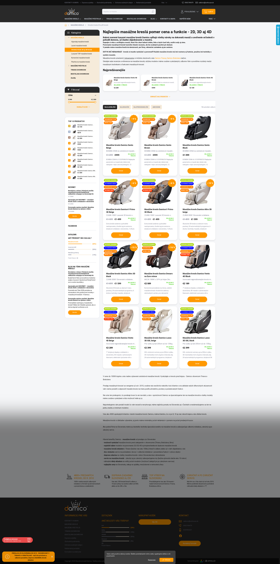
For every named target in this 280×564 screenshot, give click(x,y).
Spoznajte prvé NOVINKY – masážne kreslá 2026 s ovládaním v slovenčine (81, 200)
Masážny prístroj (73, 252)
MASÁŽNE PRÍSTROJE (78, 66)
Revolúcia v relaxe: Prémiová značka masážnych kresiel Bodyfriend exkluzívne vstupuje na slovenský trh (81, 192)
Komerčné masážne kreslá (80, 58)
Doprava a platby (87, 3)
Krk (103, 525)
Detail (121, 171)
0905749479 (187, 525)
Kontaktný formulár (189, 543)
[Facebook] (180, 535)
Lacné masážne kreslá (79, 46)
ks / (154, 522)
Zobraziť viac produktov (159, 96)
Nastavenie (152, 560)
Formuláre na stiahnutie (73, 552)
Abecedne (156, 107)
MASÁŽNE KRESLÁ (77, 38)
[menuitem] (73, 19)
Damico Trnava (160, 58)
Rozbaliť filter (82, 107)
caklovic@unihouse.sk (190, 521)
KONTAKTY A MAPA (72, 3)
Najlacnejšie (110, 107)
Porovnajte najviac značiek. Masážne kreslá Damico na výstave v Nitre (81, 208)
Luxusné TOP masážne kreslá (81, 54)
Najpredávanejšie (141, 107)
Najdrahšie (124, 107)
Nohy (103, 530)
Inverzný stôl (72, 247)
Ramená (104, 539)
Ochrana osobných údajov (124, 3)
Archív (75, 216)
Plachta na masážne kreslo (80, 62)
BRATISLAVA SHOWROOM (80, 74)
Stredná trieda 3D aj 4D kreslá (81, 50)
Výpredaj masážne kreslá (80, 42)
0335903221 (187, 530)
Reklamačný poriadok (143, 3)
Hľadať (153, 11)
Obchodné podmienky (104, 3)
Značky (73, 78)
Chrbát (104, 534)
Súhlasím (167, 560)
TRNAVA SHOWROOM (78, 70)
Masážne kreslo (73, 242)
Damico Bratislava (174, 58)
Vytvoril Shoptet (193, 561)
